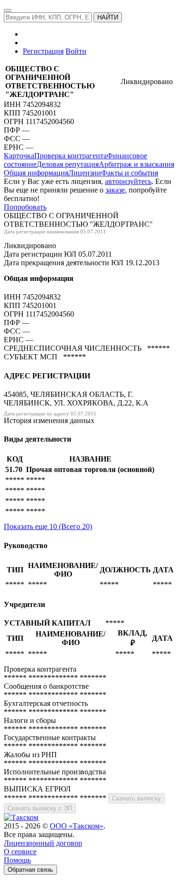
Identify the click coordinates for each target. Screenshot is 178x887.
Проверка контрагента (70, 156)
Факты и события (129, 173)
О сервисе (20, 852)
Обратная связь (30, 869)
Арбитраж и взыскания (136, 164)
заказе (115, 190)
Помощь (17, 860)
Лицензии (84, 173)
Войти (76, 51)
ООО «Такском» (76, 826)
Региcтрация (43, 51)
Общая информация (36, 173)
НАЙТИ (107, 17)
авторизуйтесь (128, 181)
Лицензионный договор (43, 843)
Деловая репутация (68, 164)
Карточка (19, 156)
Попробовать (25, 207)
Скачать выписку (136, 798)
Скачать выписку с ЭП (40, 808)
